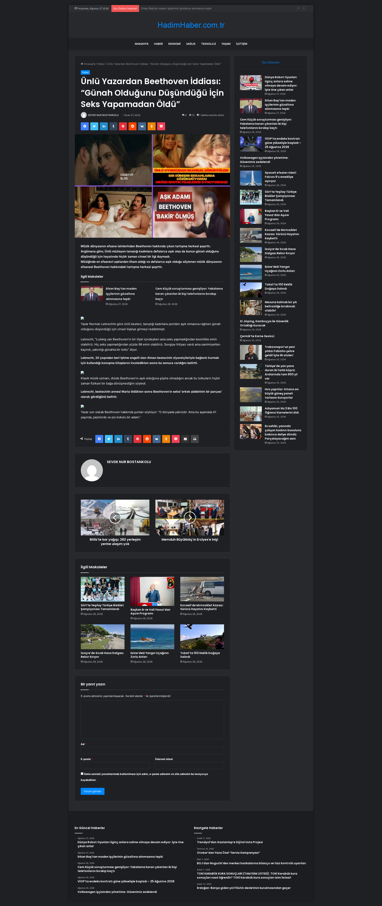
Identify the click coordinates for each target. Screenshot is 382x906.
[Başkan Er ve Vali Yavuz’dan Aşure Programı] (152, 591)
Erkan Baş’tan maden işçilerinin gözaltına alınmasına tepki (121, 294)
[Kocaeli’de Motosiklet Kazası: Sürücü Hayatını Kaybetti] (202, 589)
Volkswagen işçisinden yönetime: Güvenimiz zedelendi (264, 160)
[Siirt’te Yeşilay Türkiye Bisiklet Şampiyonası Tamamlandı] (103, 589)
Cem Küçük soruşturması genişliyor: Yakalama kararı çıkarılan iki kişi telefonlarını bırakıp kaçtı (198, 8)
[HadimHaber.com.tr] (191, 25)
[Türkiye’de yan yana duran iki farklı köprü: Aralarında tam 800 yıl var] (251, 371)
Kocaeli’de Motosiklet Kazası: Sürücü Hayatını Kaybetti (201, 607)
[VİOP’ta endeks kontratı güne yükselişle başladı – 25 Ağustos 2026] (251, 144)
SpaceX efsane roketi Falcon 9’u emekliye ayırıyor (280, 177)
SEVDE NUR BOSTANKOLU (103, 115)
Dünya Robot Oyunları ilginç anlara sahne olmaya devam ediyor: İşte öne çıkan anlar (281, 83)
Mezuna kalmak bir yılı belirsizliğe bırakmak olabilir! (281, 306)
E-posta (87, 759)
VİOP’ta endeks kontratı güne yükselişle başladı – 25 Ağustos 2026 (283, 143)
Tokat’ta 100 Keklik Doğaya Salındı (200, 655)
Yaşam (226, 43)
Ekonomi (174, 43)
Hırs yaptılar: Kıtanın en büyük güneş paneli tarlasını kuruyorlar (282, 393)
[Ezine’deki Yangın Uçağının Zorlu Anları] (152, 636)
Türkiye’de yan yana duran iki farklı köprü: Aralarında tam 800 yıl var (281, 372)
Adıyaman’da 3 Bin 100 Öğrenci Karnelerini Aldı (282, 410)
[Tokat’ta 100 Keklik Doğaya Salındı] (202, 636)
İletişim (241, 43)
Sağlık (191, 43)
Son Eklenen (271, 62)
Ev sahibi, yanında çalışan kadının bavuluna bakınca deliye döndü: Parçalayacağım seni (283, 432)
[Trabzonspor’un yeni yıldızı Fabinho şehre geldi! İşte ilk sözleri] (251, 352)
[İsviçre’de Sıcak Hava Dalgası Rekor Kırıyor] (103, 636)
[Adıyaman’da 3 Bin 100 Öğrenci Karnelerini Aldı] (251, 413)
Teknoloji (208, 43)
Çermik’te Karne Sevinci (257, 336)
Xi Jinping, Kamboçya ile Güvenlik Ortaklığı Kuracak (264, 323)
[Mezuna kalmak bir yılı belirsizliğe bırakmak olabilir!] (251, 307)
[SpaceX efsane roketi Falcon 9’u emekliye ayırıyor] (251, 178)
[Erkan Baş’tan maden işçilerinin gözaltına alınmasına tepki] (92, 293)
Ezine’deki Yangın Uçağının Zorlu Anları (150, 655)
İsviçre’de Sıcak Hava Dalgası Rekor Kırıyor (102, 655)
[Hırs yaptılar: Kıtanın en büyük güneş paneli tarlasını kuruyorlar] (251, 394)
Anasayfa (141, 43)
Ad (83, 744)
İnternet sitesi (164, 759)
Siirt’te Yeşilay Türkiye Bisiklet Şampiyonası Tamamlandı (102, 607)
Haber (158, 43)
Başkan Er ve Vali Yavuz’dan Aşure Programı (150, 611)
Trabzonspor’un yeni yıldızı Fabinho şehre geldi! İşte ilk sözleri (280, 351)
